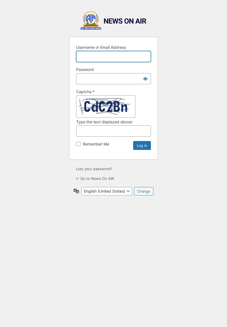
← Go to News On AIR (95, 178)
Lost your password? (94, 169)
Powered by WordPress (113, 20)
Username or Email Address (101, 47)
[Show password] (145, 78)
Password (85, 69)
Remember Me (96, 144)
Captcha (85, 91)
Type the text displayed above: (104, 121)
